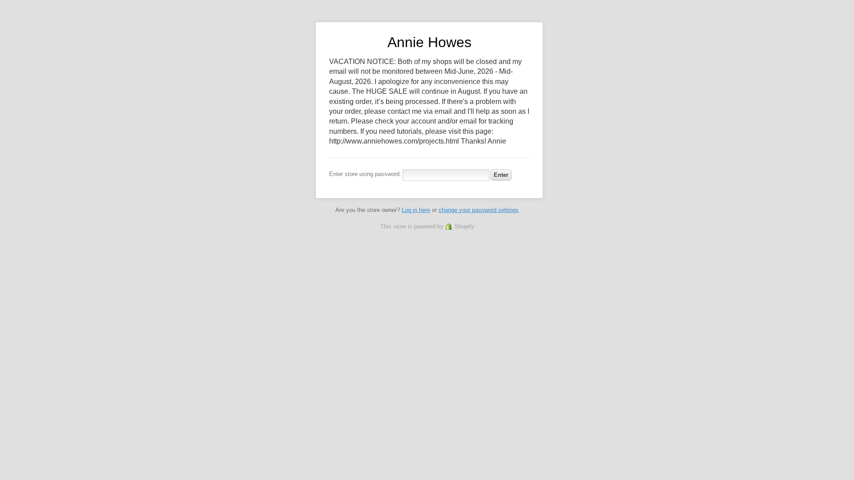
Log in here (416, 210)
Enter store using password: (365, 174)
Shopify (464, 226)
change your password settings (479, 210)
